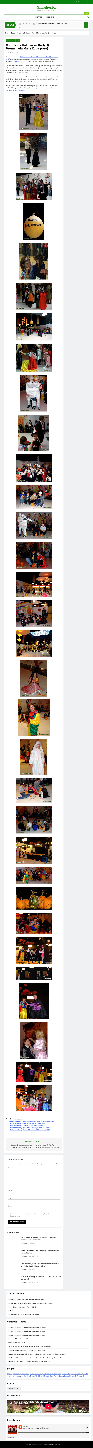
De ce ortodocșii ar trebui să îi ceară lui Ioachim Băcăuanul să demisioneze (30, 1303)
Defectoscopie (80, 1376)
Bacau (8, 40)
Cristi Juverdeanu (76, 1374)
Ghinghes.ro (47, 7)
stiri (18, 40)
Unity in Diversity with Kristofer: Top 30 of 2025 (22, 1307)
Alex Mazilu (16, 1374)
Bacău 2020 (25, 1374)
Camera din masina (54, 1374)
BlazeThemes (56, 1444)
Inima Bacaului (15, 1376)
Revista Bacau (58, 1376)
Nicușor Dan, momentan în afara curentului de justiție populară (26, 1299)
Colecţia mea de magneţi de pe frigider (34, 1327)
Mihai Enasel (39, 1376)
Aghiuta (9, 1374)
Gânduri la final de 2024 (22, 1339)
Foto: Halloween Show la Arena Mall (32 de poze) (28, 1123)
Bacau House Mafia (36, 1374)
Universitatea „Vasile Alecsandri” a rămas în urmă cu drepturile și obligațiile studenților (40, 1354)
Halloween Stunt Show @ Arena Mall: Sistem (26, 1125)
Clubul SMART (17, 61)
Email (10, 1198)
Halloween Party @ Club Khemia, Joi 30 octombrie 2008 (30, 1130)
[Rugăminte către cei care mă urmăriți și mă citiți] (34, 24)
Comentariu (12, 1168)
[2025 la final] (20, 24)
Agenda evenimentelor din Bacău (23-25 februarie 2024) (28, 1350)
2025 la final (27, 24)
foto (13, 40)
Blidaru (45, 1374)
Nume (10, 1190)
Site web (10, 1206)
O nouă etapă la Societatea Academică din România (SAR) (32, 1361)
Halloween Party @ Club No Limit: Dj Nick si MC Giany (30, 1128)
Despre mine (85, 2)
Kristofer (24, 1243)
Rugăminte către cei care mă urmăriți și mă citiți (52, 24)
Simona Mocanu (69, 1376)
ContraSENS (66, 1374)
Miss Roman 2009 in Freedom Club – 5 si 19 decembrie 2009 (33, 1346)
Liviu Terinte (30, 1376)
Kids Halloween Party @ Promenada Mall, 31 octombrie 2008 (32, 1121)
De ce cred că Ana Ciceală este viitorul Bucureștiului (23, 1314)
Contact (78, 2)
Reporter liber (48, 1376)
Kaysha (23, 1376)
